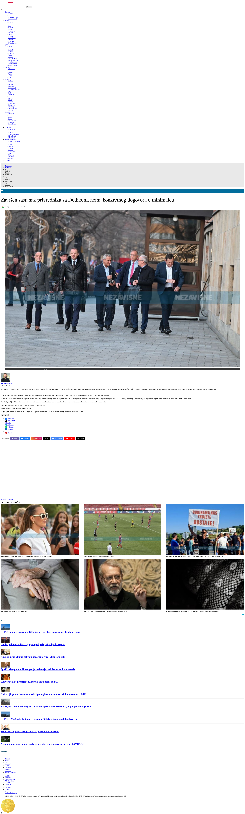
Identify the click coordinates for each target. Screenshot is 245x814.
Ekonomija (8, 67)
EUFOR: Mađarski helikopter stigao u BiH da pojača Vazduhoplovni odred (41, 719)
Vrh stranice (6, 755)
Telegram (10, 425)
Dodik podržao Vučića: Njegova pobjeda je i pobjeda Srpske (33, 644)
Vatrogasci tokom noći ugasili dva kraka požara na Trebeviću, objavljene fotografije (46, 706)
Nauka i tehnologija (10, 139)
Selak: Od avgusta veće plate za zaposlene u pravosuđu (30, 731)
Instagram (38, 438)
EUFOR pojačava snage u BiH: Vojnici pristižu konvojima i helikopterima (40, 632)
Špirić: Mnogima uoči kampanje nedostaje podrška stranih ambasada (38, 669)
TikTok (82, 438)
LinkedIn (10, 429)
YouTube (70, 438)
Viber (9, 423)
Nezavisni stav (9, 186)
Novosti (7, 20)
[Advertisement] (58, 456)
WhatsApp (10, 427)
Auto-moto (8, 127)
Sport (6, 45)
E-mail (9, 433)
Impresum (8, 784)
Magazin (7, 112)
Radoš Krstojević (6, 383)
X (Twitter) (11, 420)
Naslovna (7, 12)
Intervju (7, 183)
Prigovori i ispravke (7, 499)
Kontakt (7, 776)
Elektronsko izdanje (11, 793)
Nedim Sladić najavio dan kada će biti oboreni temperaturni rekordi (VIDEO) (42, 744)
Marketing (8, 777)
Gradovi (7, 171)
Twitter (7, 789)
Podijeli (5, 415)
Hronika (7, 179)
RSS (6, 791)
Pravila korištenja (10, 779)
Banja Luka (8, 181)
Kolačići (7, 782)
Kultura (7, 79)
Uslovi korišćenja (10, 781)
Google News (58, 438)
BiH (6, 169)
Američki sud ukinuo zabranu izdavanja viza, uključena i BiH (34, 656)
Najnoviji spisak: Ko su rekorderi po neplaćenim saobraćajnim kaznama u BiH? (43, 694)
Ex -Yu (7, 176)
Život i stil (8, 93)
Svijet (6, 178)
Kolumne (7, 185)
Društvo (7, 173)
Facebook (10, 418)
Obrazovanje (8, 174)
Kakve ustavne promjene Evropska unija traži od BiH (29, 681)
